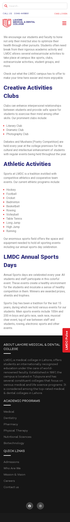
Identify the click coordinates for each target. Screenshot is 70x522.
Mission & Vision (14, 475)
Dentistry (10, 418)
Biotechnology (14, 443)
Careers (9, 481)
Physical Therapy (16, 431)
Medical (9, 412)
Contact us (11, 487)
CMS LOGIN (60, 13)
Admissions (11, 462)
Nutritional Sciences (17, 437)
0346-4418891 (21, 13)
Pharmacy (11, 424)
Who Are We (12, 468)
